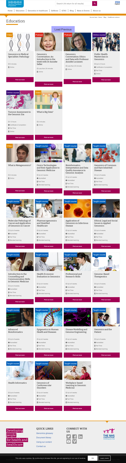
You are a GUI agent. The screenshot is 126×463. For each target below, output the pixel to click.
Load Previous (63, 29)
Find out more (20, 80)
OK (93, 458)
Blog (105, 17)
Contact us (41, 446)
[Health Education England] (111, 4)
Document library (43, 437)
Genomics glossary (44, 433)
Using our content (44, 441)
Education (15, 21)
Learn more (104, 458)
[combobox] (76, 3)
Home (100, 17)
